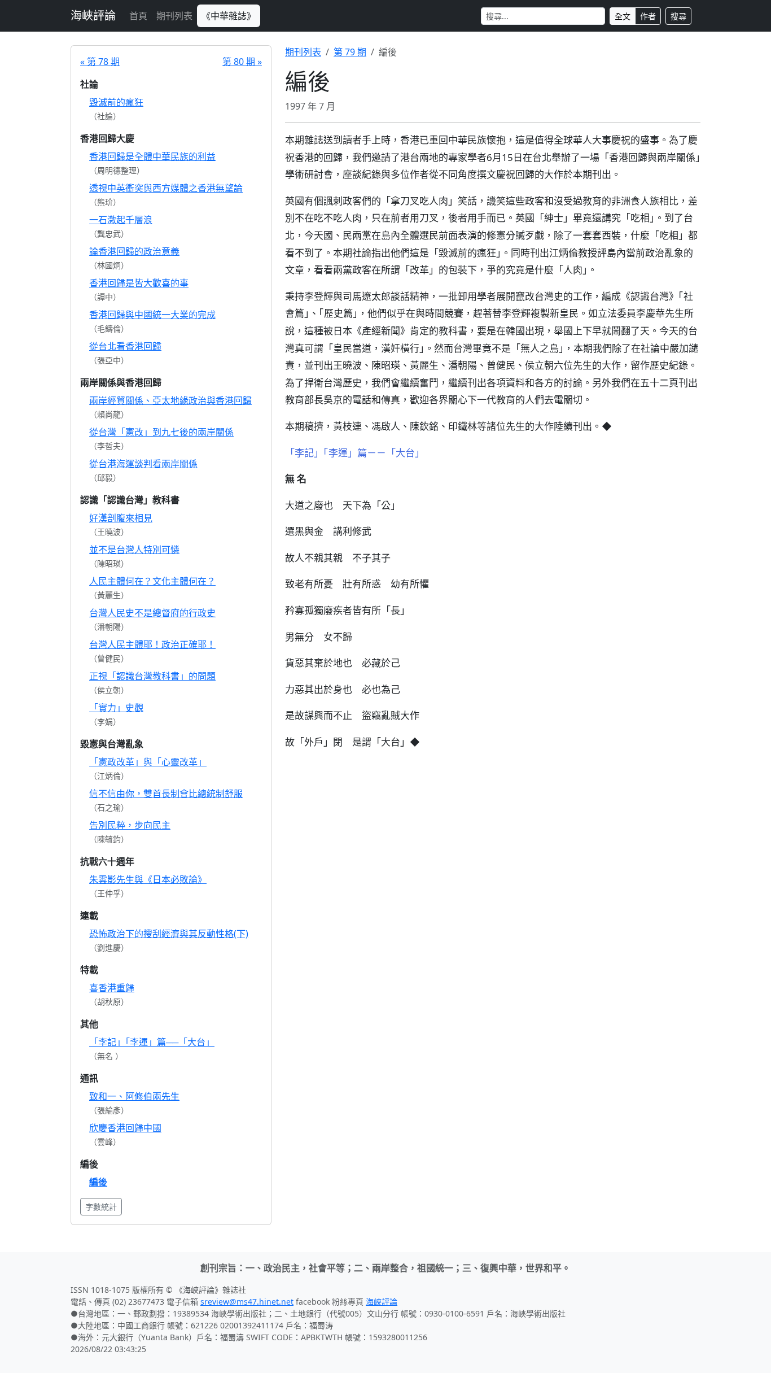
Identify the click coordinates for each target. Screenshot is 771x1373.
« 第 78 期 (100, 61)
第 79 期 (350, 52)
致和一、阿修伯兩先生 (134, 1096)
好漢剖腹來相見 (120, 518)
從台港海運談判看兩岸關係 (143, 463)
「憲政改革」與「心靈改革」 (148, 762)
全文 (622, 16)
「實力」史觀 (116, 707)
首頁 (138, 16)
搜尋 (678, 16)
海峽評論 (93, 15)
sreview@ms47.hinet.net (246, 1301)
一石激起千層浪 (120, 219)
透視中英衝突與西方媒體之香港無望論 (166, 188)
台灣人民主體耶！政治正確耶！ (152, 644)
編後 (98, 1182)
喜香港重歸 (111, 988)
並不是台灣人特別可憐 (134, 549)
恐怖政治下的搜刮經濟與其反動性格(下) (168, 933)
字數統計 (101, 1206)
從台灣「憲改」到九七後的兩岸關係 (161, 432)
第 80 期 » (242, 61)
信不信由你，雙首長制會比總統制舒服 (166, 793)
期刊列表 (174, 16)
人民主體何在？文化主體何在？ (152, 581)
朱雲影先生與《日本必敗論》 (148, 879)
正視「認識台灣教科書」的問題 (152, 676)
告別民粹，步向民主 (129, 825)
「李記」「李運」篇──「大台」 (151, 1042)
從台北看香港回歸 (125, 346)
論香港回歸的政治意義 (134, 251)
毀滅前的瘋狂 (116, 102)
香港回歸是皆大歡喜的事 (139, 283)
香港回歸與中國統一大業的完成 (152, 314)
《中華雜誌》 (228, 16)
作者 (648, 16)
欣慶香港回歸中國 (125, 1128)
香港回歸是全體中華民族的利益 (152, 156)
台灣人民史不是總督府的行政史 (152, 613)
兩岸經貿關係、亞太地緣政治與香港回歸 (170, 400)
